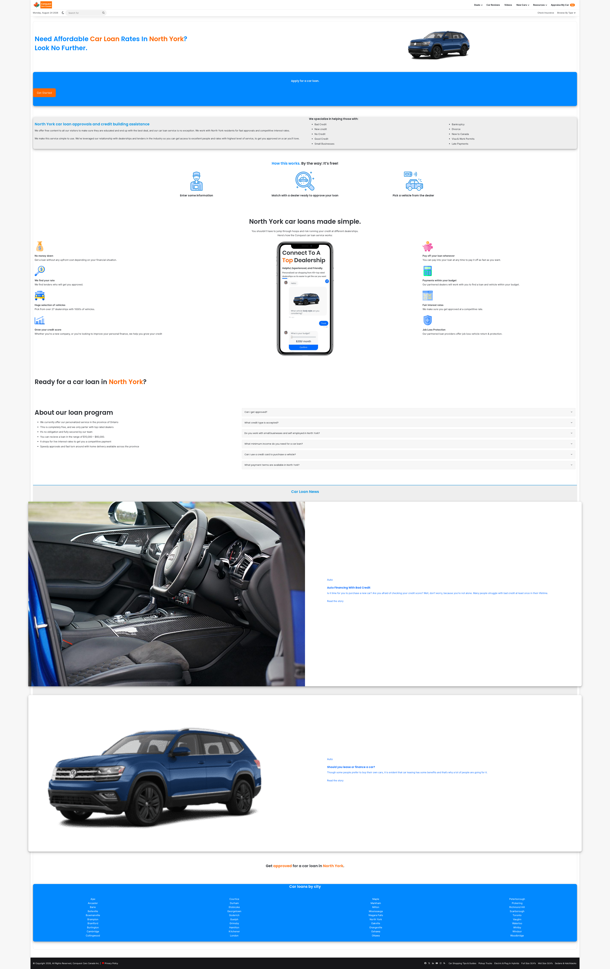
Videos (508, 4)
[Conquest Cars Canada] (42, 4)
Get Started (44, 92)
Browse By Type (565, 12)
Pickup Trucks (485, 963)
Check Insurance (546, 12)
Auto (330, 579)
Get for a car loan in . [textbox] (305, 865)
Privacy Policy (111, 963)
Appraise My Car (562, 4)
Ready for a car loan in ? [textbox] (90, 381)
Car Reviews (493, 4)
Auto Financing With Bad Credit (348, 588)
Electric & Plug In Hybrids (506, 963)
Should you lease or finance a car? (351, 767)
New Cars (521, 4)
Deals (477, 4)
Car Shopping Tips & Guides (462, 963)
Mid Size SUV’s (545, 963)
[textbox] (168, 43)
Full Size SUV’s (528, 963)
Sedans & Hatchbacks (565, 963)
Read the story (335, 601)
